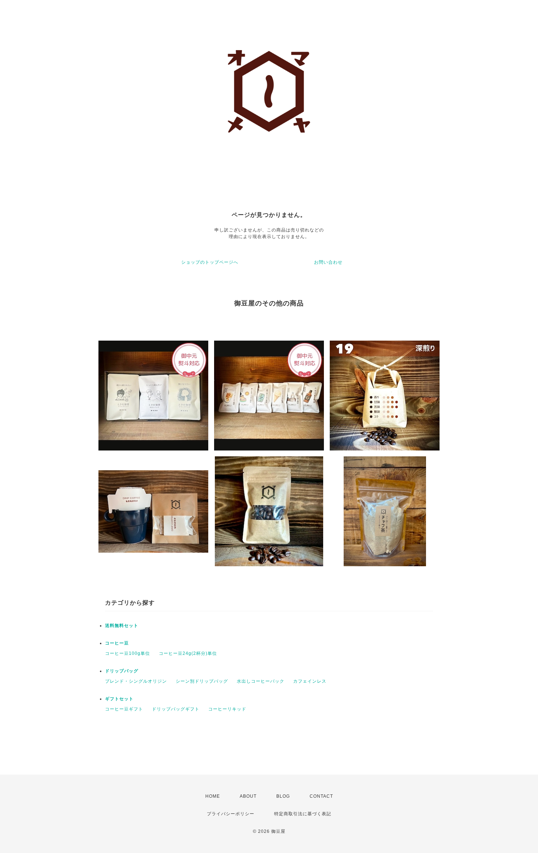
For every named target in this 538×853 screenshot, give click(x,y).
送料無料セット (121, 625)
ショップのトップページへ (209, 262)
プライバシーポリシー (230, 813)
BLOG (283, 796)
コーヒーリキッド (227, 709)
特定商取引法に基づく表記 (302, 813)
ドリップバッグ (121, 671)
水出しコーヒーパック (260, 681)
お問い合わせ (328, 262)
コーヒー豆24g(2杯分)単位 (188, 653)
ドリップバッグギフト (175, 709)
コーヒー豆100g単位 (127, 653)
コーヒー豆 (117, 643)
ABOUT (248, 796)
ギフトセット (119, 698)
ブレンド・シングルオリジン (136, 681)
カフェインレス (309, 681)
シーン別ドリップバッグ (202, 681)
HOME (212, 796)
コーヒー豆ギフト (124, 709)
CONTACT (321, 796)
